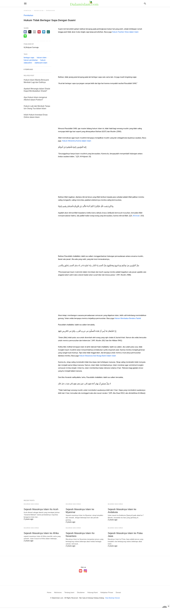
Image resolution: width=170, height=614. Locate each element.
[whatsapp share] (48, 31)
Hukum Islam (38, 10)
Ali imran (136, 216)
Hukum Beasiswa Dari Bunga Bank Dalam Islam (97, 356)
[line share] (25, 35)
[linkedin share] (43, 31)
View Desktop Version (112, 598)
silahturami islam (41, 63)
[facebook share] (25, 31)
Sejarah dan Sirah (31, 504)
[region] (102, 55)
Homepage (27, 10)
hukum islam (41, 57)
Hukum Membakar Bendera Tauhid (127, 318)
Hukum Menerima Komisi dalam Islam (76, 141)
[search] (145, 3)
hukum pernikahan (31, 60)
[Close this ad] (168, 606)
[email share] (34, 31)
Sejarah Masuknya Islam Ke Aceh (41, 509)
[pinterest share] (39, 31)
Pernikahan (50, 10)
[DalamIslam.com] (84, 3)
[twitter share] (29, 31)
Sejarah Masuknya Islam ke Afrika (41, 533)
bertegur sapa (29, 57)
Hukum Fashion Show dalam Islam (125, 32)
